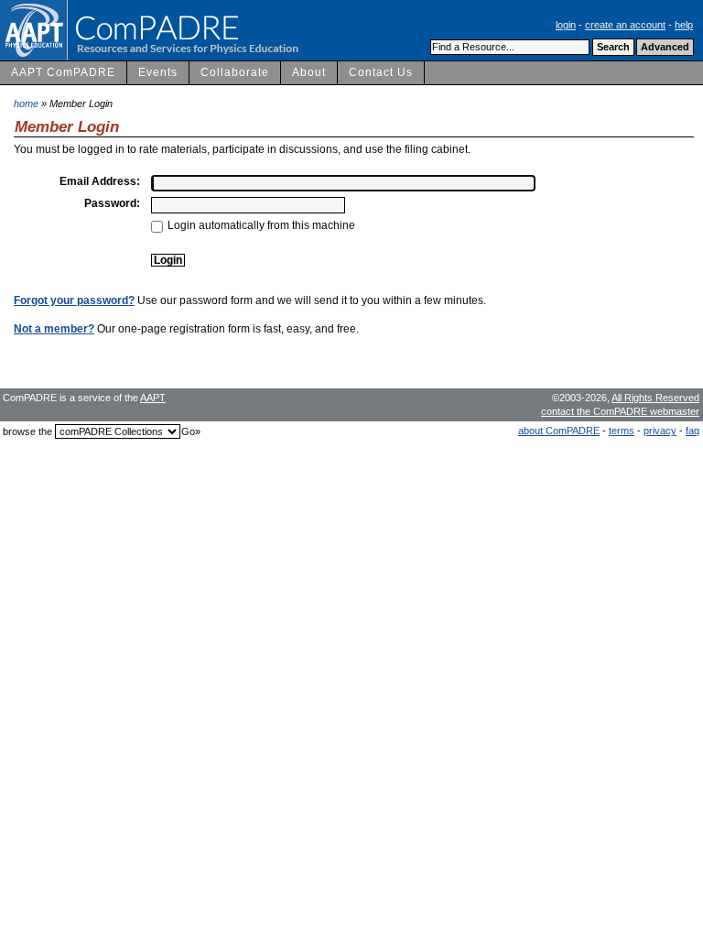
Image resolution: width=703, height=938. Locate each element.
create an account (625, 24)
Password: (112, 203)
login (566, 24)
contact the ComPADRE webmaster (620, 411)
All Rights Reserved (655, 397)
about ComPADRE (559, 430)
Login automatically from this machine (261, 225)
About (309, 72)
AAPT (153, 397)
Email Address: (99, 181)
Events (158, 72)
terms (621, 430)
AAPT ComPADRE (63, 72)
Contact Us (381, 72)
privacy (660, 430)
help (684, 24)
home (26, 103)
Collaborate (234, 72)
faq (692, 430)
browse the (27, 431)
